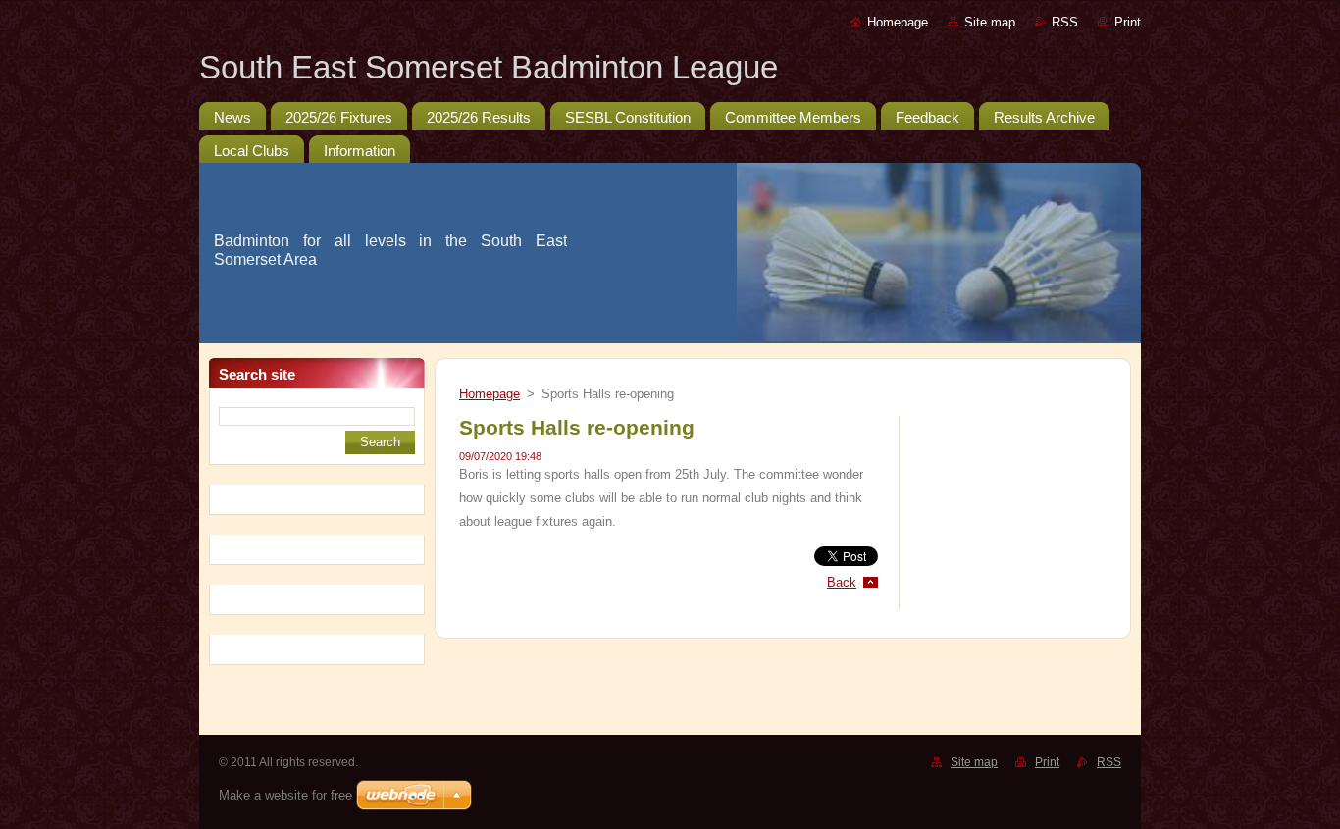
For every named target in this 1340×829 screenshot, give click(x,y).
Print (1127, 22)
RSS (1065, 22)
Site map (989, 22)
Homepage (897, 22)
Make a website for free (285, 795)
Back (841, 582)
